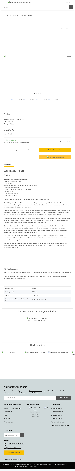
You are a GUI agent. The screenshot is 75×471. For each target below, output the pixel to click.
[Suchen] (71, 7)
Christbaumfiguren (56, 408)
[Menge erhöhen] (34, 150)
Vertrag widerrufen (14, 452)
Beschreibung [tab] (9, 164)
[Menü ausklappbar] (5, 1)
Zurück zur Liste (10, 15)
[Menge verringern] (6, 150)
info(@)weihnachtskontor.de (12, 448)
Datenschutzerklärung (35, 391)
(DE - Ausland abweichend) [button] (24, 142)
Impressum (7, 418)
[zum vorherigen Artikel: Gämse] (65, 15)
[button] (55, 2)
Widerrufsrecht (8, 422)
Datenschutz (8, 411)
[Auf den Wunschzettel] (67, 26)
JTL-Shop (64, 464)
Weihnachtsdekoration (58, 422)
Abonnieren (64, 397)
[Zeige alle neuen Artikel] (47, 404)
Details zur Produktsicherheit (13, 408)
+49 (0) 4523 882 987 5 (16, 444)
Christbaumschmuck (57, 411)
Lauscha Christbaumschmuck (60, 425)
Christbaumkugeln (56, 418)
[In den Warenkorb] (5, 22)
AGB (5, 415)
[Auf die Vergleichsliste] (62, 26)
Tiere (12, 124)
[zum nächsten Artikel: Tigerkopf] (69, 15)
